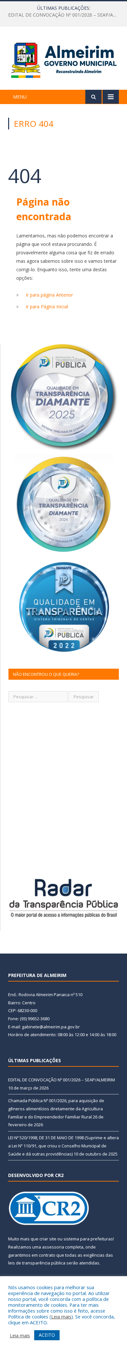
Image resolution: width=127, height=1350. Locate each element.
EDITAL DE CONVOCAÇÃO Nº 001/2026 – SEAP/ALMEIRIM (61, 1080)
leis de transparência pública (36, 1263)
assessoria (53, 1247)
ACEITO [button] (47, 1335)
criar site (47, 1239)
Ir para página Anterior (49, 295)
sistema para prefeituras (88, 1239)
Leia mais (61, 1316)
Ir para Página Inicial (47, 306)
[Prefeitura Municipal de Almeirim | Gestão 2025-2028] (63, 59)
